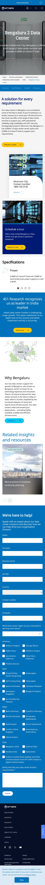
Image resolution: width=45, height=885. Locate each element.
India (4, 742)
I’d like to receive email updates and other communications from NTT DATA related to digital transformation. (23, 759)
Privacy (24, 855)
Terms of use (8, 859)
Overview (5, 88)
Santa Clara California (30, 657)
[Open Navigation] (42, 8)
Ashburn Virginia (13, 645)
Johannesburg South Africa (31, 730)
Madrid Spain (11, 724)
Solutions (8, 827)
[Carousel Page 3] (26, 288)
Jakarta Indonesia (13, 686)
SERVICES (7, 817)
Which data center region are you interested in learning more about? (21, 627)
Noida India (30, 752)
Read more (20, 330)
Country (5, 587)
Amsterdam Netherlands (31, 717)
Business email (8, 561)
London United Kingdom (12, 730)
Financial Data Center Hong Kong (13, 674)
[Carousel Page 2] (22, 288)
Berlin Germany (12, 711)
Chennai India (31, 746)
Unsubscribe (26, 862)
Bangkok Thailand (33, 691)
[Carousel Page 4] (29, 288)
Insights (27, 88)
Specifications (17, 88)
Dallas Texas (11, 651)
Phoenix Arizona (12, 664)
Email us (17, 192)
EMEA (4, 707)
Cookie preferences (28, 859)
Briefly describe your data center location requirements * (19, 768)
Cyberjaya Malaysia (34, 686)
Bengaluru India (12, 746)
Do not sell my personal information (11, 863)
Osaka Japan (31, 673)
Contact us (37, 88)
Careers (7, 837)
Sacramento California (11, 657)
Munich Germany (13, 716)
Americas (6, 641)
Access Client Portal (22, 3)
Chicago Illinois (32, 645)
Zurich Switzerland (33, 724)
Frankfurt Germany (34, 711)
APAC (4, 669)
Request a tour (13, 247)
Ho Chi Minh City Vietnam (12, 700)
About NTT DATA (10, 832)
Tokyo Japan (31, 681)
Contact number (9, 600)
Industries (8, 812)
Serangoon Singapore (10, 692)
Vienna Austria (12, 737)
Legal (6, 842)
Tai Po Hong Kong (13, 681)
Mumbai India (11, 752)
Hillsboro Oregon (33, 651)
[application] (22, 875)
